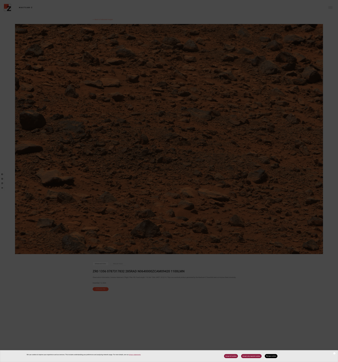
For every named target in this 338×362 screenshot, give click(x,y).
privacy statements (135, 354)
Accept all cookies (231, 356)
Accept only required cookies (251, 356)
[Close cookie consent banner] (334, 353)
